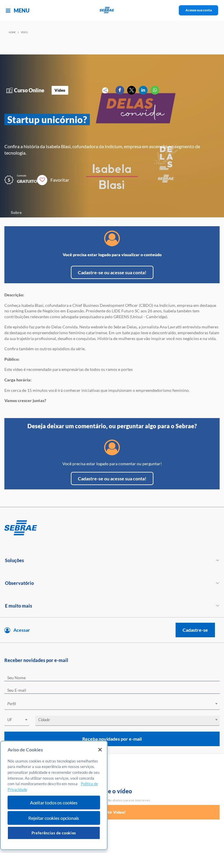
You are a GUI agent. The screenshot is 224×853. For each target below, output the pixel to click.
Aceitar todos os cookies (54, 802)
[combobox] (112, 705)
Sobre (16, 212)
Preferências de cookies (54, 833)
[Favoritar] (42, 180)
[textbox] (115, 704)
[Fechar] (100, 749)
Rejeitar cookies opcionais (53, 818)
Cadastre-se (195, 630)
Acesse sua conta (199, 10)
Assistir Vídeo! (112, 812)
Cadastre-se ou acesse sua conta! (112, 272)
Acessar (21, 630)
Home (12, 32)
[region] (54, 795)
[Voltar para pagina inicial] (112, 528)
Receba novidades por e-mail (112, 738)
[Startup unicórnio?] (120, 90)
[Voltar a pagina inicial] (112, 10)
